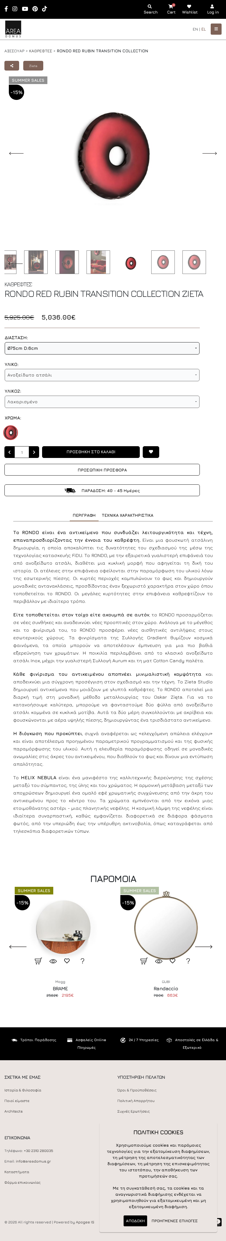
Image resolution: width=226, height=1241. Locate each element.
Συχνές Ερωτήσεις (133, 1111)
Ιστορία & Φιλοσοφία (22, 1090)
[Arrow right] (34, 452)
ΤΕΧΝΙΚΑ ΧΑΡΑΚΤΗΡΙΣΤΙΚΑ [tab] (127, 515)
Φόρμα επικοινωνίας (22, 1182)
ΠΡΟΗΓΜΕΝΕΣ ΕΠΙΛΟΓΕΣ (175, 1220)
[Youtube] (27, 9)
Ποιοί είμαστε (16, 1100)
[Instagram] (16, 9)
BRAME (60, 988)
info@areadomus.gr (33, 1161)
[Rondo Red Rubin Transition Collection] (34, 262)
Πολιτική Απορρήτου (135, 1100)
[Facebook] (8, 9)
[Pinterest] (36, 9)
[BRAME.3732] (60, 928)
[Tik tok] (46, 9)
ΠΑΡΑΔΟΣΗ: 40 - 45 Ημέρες (110, 490)
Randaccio (166, 988)
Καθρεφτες (40, 50)
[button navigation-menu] (216, 29)
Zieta (33, 66)
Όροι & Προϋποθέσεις (137, 1090)
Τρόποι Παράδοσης (38, 1040)
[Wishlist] (151, 452)
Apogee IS (85, 1222)
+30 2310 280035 (38, 1150)
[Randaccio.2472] (165, 928)
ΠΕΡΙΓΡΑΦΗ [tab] (84, 515)
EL (203, 28)
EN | (196, 28)
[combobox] (102, 348)
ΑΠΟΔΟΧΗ (135, 1220)
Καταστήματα (16, 1172)
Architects (13, 1111)
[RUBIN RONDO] (10, 432)
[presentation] (13, 946)
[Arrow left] (9, 452)
